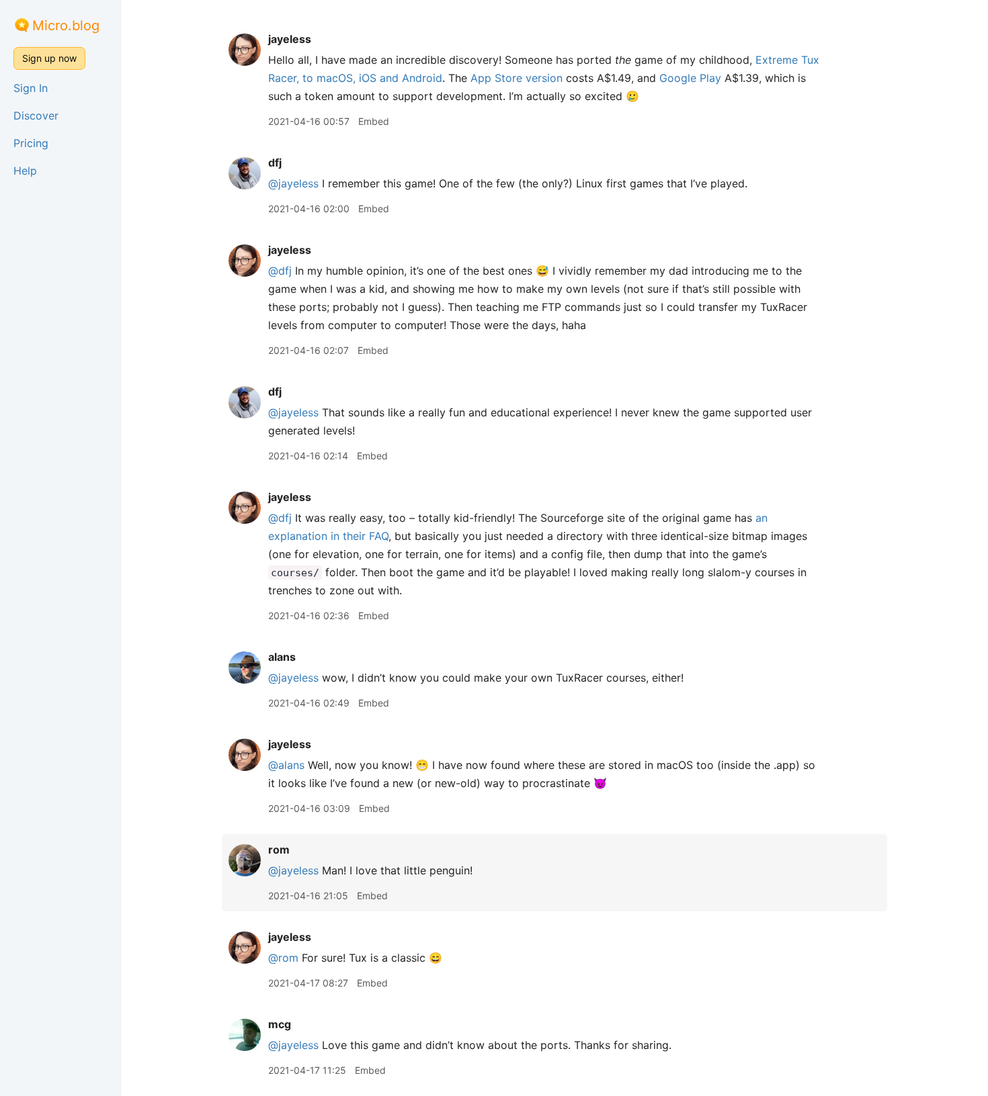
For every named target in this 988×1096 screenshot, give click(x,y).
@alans (286, 765)
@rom (283, 957)
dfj (275, 162)
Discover (35, 115)
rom (279, 849)
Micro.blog (65, 25)
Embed (373, 121)
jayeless (289, 39)
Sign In (30, 88)
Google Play (690, 78)
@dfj (280, 270)
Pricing (30, 143)
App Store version (516, 78)
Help (25, 170)
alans (282, 657)
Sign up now (49, 58)
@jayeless (293, 183)
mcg (279, 1024)
